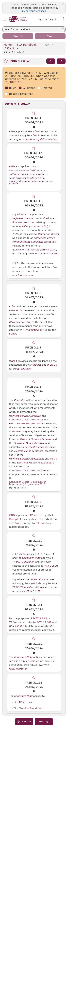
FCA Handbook (26, 44)
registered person (22, 218)
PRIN (46, 44)
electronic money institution (25, 170)
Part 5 (53, 458)
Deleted (47, 87)
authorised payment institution (27, 174)
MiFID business (22, 369)
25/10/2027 (13, 82)
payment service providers (40, 447)
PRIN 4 (13, 361)
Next (41, 721)
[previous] (50, 61)
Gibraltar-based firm (30, 708)
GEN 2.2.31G (16, 626)
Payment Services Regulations (26, 459)
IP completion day (19, 322)
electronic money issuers (28, 451)
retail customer (30, 661)
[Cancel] (64, 68)
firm (37, 131)
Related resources (21, 93)
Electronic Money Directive (24, 423)
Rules (12, 87)
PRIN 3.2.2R (48, 249)
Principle (21, 214)
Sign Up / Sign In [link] (47, 19)
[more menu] (64, 19)
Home (8, 44)
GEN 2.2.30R (43, 622)
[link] (18, 19)
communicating (43, 218)
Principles (35, 365)
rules (38, 523)
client (12, 661)
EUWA (12, 334)
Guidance (29, 87)
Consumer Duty (18, 431)
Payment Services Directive (25, 416)
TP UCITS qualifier (23, 562)
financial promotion (23, 222)
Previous (26, 721)
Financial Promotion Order (42, 234)
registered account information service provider (31, 182)
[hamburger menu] (4, 19)
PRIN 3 (9, 48)
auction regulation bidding (41, 139)
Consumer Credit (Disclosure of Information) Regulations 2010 (27, 482)
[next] (61, 61)
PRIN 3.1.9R (40, 618)
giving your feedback (33, 11)
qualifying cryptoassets (32, 226)
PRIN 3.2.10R (50, 253)
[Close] (63, 4)
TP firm (34, 515)
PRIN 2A (14, 310)
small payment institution (24, 178)
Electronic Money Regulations (34, 462)
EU (52, 314)
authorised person (44, 238)
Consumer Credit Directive (24, 419)
